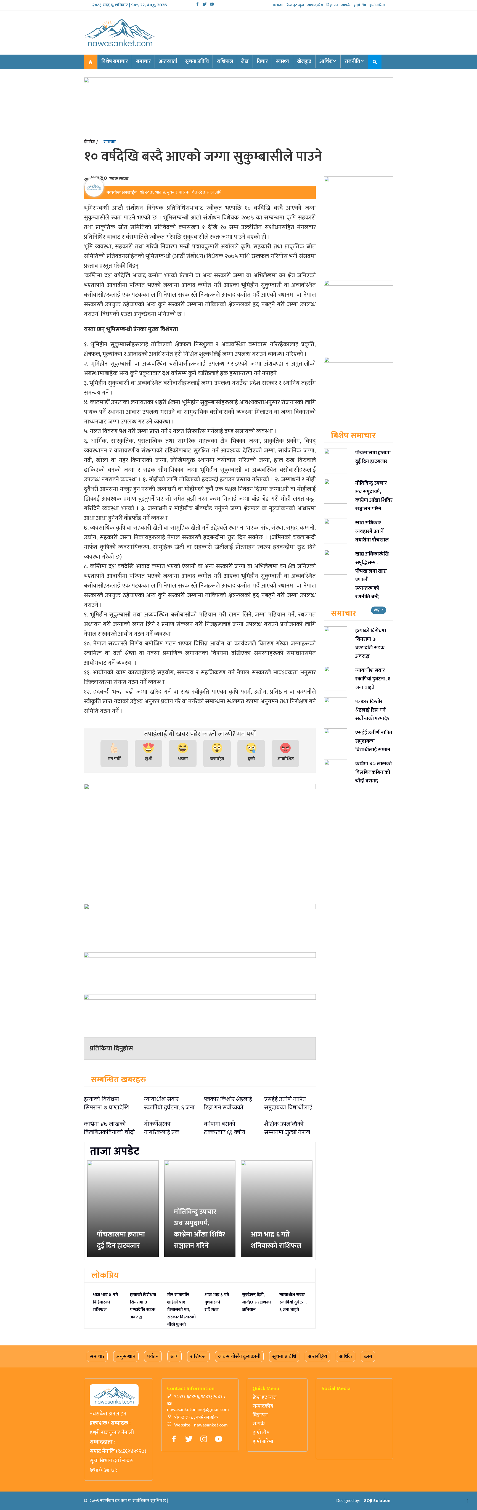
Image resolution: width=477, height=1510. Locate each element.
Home (278, 5)
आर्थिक (326, 61)
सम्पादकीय (315, 5)
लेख (245, 61)
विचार (262, 61)
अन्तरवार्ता (168, 61)
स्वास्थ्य (282, 61)
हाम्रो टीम (360, 5)
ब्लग (174, 1356)
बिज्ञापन (332, 5)
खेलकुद (304, 61)
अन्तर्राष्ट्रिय (317, 1356)
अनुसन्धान (126, 1356)
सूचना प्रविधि (197, 61)
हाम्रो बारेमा (377, 5)
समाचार (143, 61)
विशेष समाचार (114, 61)
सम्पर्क (345, 5)
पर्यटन (153, 1356)
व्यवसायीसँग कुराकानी (239, 1356)
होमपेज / (91, 142)
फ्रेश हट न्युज (295, 5)
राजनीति (352, 61)
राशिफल (225, 61)
